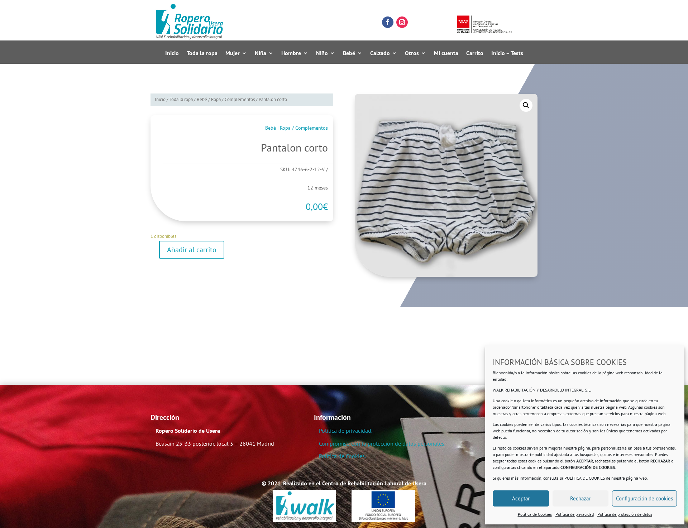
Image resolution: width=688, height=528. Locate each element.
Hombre (291, 53)
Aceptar (521, 498)
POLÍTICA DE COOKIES (584, 478)
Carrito (474, 53)
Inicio (172, 53)
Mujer (232, 53)
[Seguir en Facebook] (387, 22)
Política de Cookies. (342, 456)
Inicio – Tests (507, 53)
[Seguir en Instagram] (402, 22)
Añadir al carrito (191, 249)
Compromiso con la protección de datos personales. (382, 443)
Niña (260, 53)
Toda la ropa (202, 53)
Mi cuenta (446, 53)
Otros (412, 53)
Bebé (349, 53)
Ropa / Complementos (233, 99)
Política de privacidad (574, 514)
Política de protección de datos (624, 514)
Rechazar (580, 498)
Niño (322, 53)
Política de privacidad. (345, 430)
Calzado (380, 53)
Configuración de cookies (644, 498)
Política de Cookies (535, 514)
